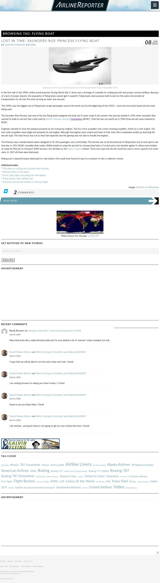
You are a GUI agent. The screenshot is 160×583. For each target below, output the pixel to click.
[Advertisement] (80, 22)
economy (123, 476)
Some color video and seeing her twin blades (24, 175)
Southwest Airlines (68, 487)
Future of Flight (42, 482)
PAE (108, 481)
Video (119, 487)
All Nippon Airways (142, 465)
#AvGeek (5, 465)
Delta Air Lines (95, 476)
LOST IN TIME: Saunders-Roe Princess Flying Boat (50, 41)
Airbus (45, 465)
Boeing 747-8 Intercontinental (76, 471)
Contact (28, 561)
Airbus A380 (57, 465)
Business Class (68, 476)
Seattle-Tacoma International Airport (35, 487)
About (10, 561)
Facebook (14, 566)
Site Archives (6, 579)
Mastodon (38, 566)
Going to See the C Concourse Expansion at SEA (54, 330)
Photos (132, 481)
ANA (33, 471)
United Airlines (100, 487)
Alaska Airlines (118, 464)
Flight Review (24, 481)
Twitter (4, 566)
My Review (100, 482)
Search (18, 561)
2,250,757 (93, 236)
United (84, 488)
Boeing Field (41, 476)
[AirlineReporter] (80, 6)
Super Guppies (75, 149)
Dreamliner (112, 476)
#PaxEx (14, 465)
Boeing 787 (119, 471)
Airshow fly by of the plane (16, 172)
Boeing (44, 471)
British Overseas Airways (58, 119)
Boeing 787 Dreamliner (18, 476)
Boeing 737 (57, 471)
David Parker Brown (20, 45)
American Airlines (15, 471)
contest (80, 476)
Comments (24, 192)
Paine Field (120, 481)
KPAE (54, 481)
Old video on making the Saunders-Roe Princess (26, 169)
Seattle (11, 488)
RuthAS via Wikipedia (147, 187)
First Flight (6, 481)
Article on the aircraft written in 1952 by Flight (25, 182)
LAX (61, 481)
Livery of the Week (80, 481)
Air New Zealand (99, 465)
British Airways (53, 476)
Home (2, 561)
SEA (4, 487)
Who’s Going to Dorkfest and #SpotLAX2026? (61, 352)
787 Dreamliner (30, 464)
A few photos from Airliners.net (18, 179)
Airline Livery (78, 464)
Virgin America (131, 488)
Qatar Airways (143, 482)
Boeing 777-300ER (99, 471)
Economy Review (138, 476)
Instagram (26, 566)
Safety (154, 481)
